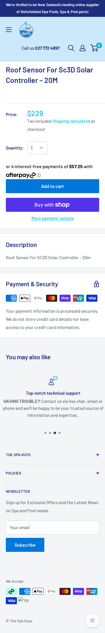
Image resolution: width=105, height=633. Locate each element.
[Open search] (71, 48)
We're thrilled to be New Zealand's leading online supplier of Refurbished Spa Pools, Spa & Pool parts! (52, 8)
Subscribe (25, 544)
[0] (94, 48)
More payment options (53, 218)
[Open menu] (9, 29)
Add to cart (52, 186)
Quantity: (15, 147)
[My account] (82, 48)
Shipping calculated (71, 121)
